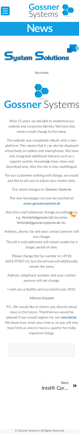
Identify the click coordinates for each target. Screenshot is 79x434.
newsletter (68, 317)
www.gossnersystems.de (41, 203)
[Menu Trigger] (5, 11)
